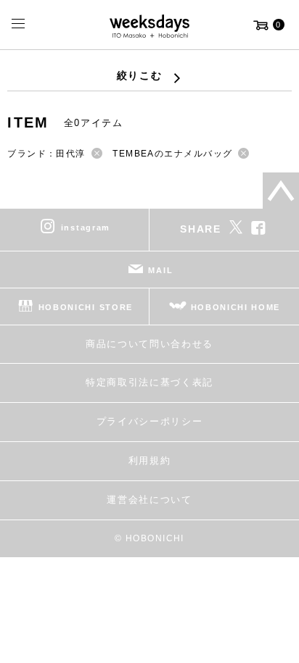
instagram (85, 226)
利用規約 (149, 460)
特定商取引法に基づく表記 (149, 382)
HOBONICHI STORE (85, 306)
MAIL (160, 269)
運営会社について (149, 499)
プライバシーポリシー (150, 421)
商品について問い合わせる (149, 343)
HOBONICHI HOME (236, 306)
